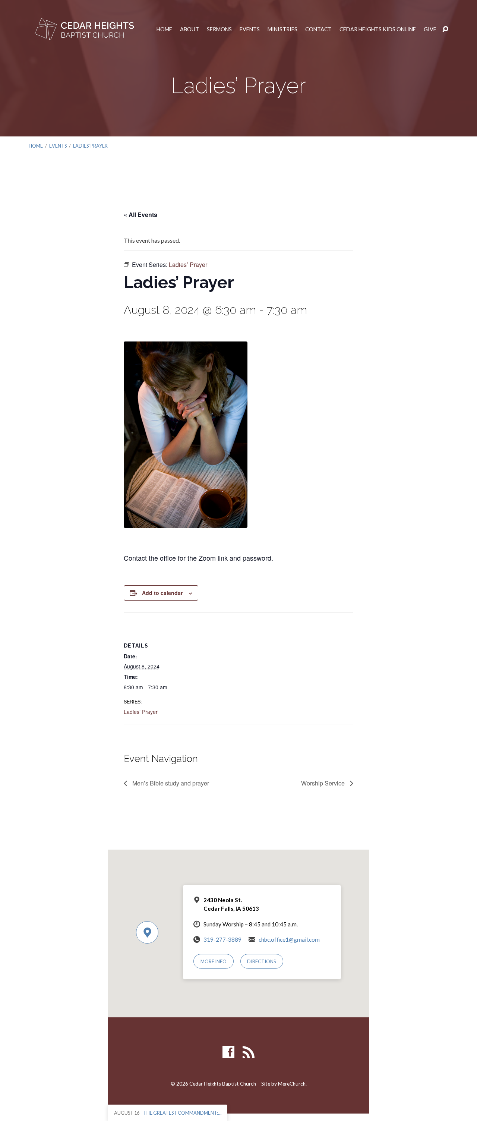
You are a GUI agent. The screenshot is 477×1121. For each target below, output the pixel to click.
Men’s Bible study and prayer (170, 783)
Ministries (282, 29)
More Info (213, 961)
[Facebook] (228, 1052)
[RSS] (249, 1052)
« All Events (140, 214)
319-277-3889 (222, 939)
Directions (261, 961)
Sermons (219, 29)
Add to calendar (162, 592)
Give (430, 29)
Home (164, 29)
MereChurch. (292, 1084)
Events (250, 29)
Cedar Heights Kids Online (377, 29)
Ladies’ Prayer (90, 146)
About (189, 29)
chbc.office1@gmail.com (289, 939)
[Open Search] (445, 29)
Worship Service (323, 783)
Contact (318, 29)
